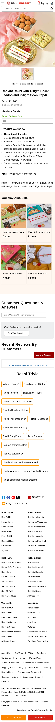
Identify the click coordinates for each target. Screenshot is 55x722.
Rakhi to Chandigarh (37, 586)
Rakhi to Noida (34, 591)
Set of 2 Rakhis (8, 577)
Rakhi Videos (7, 672)
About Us (5, 653)
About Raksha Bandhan (36, 471)
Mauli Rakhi (6, 531)
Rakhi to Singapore (9, 627)
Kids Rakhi (6, 517)
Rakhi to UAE (7, 636)
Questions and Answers (27, 672)
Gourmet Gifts (34, 612)
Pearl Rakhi (6, 536)
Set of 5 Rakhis (8, 591)
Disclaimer (20, 658)
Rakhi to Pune (34, 577)
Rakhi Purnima (35, 436)
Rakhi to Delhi (34, 562)
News (45, 667)
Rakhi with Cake (35, 531)
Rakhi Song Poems (12, 436)
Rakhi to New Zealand (11, 631)
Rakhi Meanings (11, 471)
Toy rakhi (5, 550)
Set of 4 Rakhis (8, 586)
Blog (21, 667)
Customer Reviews (9, 677)
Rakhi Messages (39, 419)
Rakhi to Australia (9, 617)
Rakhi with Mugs (8, 596)
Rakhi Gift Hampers (36, 546)
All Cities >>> (33, 596)
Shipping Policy (8, 667)
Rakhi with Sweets (36, 517)
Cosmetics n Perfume (37, 631)
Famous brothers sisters (15, 445)
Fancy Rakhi (7, 522)
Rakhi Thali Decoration (14, 419)
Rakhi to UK (6, 612)
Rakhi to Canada (8, 622)
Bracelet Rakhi (7, 541)
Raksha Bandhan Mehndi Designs (20, 480)
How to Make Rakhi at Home (17, 401)
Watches (31, 627)
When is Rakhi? (11, 384)
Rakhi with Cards (35, 536)
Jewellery (32, 622)
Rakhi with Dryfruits (36, 526)
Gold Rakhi (6, 546)
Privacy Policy (35, 658)
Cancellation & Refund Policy (36, 663)
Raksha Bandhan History (15, 410)
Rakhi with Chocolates (37, 522)
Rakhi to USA (7, 608)
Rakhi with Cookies (36, 550)
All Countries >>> (9, 641)
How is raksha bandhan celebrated (20, 462)
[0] (38, 4)
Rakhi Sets (6, 572)
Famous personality (13, 454)
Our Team (19, 653)
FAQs (30, 653)
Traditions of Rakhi (32, 393)
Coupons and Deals (31, 677)
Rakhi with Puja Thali (37, 541)
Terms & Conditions (10, 663)
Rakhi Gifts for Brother (11, 562)
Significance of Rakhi (34, 384)
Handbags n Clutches (37, 636)
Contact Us (6, 658)
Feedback (41, 653)
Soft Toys (32, 617)
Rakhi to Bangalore (36, 572)
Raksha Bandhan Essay (15, 427)
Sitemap (5, 682)
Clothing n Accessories (38, 641)
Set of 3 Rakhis (8, 581)
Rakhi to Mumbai (35, 567)
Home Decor (33, 608)
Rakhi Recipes (10, 393)
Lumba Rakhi (7, 526)
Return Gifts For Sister (11, 567)
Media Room (33, 667)
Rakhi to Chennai (35, 581)
